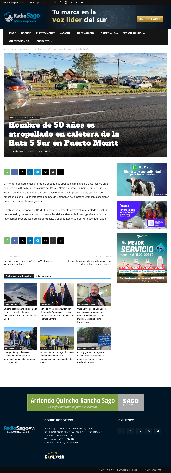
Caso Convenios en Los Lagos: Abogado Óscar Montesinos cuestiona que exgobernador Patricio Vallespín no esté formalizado (91, 315)
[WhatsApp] (7, 172)
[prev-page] (6, 369)
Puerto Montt (45, 33)
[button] (55, 2)
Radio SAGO (18, 151)
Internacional (86, 33)
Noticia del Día (11, 304)
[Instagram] (65, 2)
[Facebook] (60, 2)
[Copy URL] (60, 172)
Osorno (26, 33)
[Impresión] (53, 172)
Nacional (66, 33)
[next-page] (11, 369)
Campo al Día (109, 33)
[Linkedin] (30, 172)
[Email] (45, 172)
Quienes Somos (19, 41)
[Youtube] (82, 2)
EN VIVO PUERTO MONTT (129, 470)
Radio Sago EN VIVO (38, 2)
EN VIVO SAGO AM (152, 470)
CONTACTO (43, 41)
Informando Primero (21, 49)
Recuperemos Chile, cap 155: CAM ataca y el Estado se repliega (28, 263)
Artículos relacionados (19, 276)
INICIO (12, 33)
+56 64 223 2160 (64, 435)
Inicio (6, 49)
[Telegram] (37, 172)
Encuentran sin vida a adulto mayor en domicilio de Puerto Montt (89, 263)
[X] (76, 2)
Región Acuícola (134, 33)
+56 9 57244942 (65, 439)
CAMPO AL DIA (47, 348)
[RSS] (71, 2)
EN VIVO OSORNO (106, 470)
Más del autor (43, 276)
